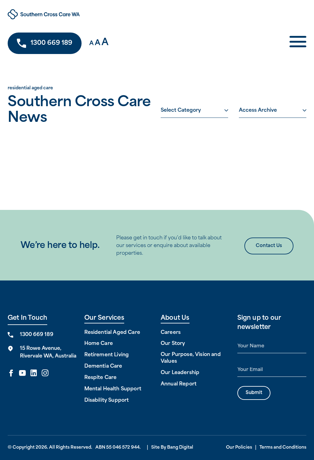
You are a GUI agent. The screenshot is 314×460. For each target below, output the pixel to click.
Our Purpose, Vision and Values (191, 358)
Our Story (173, 343)
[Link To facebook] (11, 374)
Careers (171, 332)
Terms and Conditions (282, 447)
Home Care (98, 343)
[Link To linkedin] (33, 374)
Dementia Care (103, 366)
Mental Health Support (112, 389)
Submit (254, 393)
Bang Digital (180, 447)
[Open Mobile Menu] (297, 43)
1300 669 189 (51, 43)
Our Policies (239, 447)
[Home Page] (73, 14)
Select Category (181, 110)
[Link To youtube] (22, 374)
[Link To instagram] (45, 374)
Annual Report (179, 384)
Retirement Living (106, 355)
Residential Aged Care (112, 332)
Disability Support (106, 400)
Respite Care (100, 377)
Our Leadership (180, 372)
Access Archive (258, 110)
